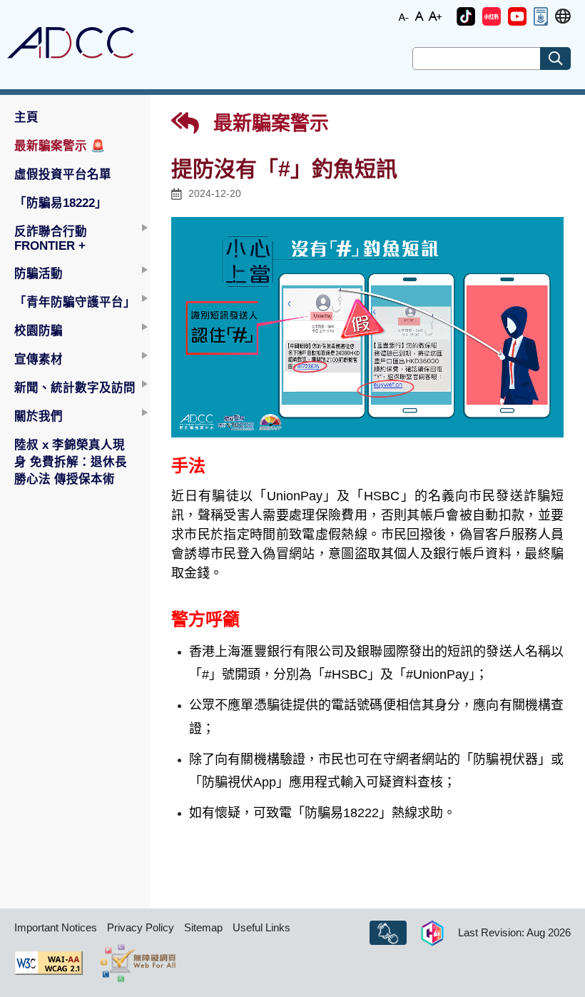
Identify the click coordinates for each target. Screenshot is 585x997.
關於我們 (38, 416)
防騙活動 (38, 273)
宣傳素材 (38, 359)
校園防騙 (38, 330)
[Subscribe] (388, 933)
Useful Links (261, 927)
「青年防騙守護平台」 (75, 301)
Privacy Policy (140, 927)
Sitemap (203, 927)
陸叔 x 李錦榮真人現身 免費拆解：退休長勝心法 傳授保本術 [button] (70, 461)
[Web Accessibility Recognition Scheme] (138, 963)
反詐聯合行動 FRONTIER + (50, 238)
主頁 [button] (26, 117)
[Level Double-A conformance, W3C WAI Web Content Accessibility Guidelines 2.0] (48, 963)
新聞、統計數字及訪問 (75, 387)
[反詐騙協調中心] (70, 43)
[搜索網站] (555, 58)
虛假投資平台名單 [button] (62, 174)
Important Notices (55, 927)
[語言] (563, 17)
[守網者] (432, 932)
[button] (466, 16)
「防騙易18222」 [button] (60, 202)
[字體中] (419, 15)
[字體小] (404, 15)
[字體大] (435, 15)
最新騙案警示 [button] (60, 145)
